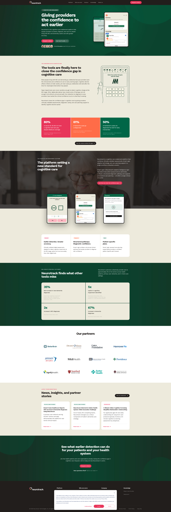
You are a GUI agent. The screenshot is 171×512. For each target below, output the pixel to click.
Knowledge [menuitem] (93, 2)
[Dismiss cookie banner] (114, 493)
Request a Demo (47, 41)
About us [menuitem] (100, 2)
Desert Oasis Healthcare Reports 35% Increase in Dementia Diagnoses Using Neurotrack (55, 409)
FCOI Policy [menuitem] (131, 508)
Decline (109, 506)
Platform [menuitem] (70, 2)
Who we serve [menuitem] (78, 2)
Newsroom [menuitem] (126, 494)
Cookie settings (88, 506)
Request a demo (136, 2)
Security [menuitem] (139, 508)
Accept (98, 506)
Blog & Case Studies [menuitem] (129, 491)
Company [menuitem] (104, 488)
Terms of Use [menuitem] (122, 508)
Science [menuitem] (86, 2)
